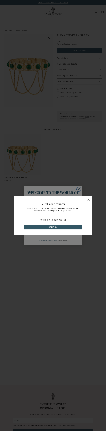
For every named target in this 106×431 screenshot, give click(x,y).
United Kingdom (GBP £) (53, 220)
